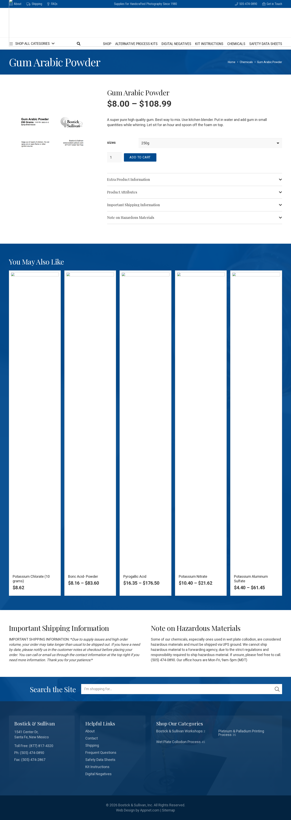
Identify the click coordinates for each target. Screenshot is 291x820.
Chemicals (246, 62)
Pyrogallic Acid (134, 576)
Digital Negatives (98, 774)
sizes (111, 142)
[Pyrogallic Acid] (145, 421)
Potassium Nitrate (193, 576)
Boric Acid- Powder (83, 576)
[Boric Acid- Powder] (90, 421)
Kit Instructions (97, 767)
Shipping (92, 745)
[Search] (277, 689)
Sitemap (168, 810)
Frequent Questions (100, 752)
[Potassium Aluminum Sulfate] (256, 421)
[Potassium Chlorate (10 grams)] (35, 421)
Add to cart (140, 157)
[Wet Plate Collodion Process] (185, 742)
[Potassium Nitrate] (201, 421)
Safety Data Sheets (100, 760)
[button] (31, 43)
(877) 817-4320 (41, 746)
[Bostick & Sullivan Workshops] (185, 733)
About (90, 731)
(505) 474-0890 (32, 753)
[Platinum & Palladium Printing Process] (247, 733)
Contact (91, 738)
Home (231, 62)
